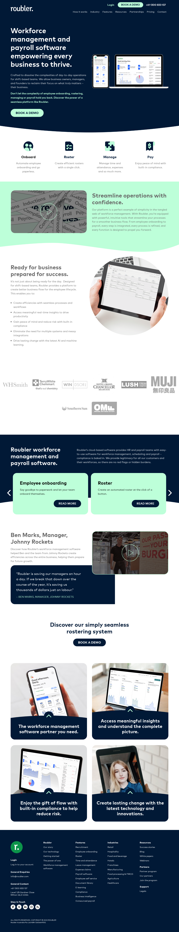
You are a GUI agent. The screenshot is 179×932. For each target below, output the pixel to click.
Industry (94, 11)
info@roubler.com (20, 876)
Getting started (51, 856)
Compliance (81, 891)
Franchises (113, 865)
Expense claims (83, 869)
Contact (161, 11)
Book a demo (27, 112)
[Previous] (9, 492)
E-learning (81, 887)
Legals (143, 891)
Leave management (85, 865)
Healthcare (113, 882)
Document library (84, 882)
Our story (48, 847)
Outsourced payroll (85, 900)
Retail (110, 847)
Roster (79, 856)
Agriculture (113, 878)
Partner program (148, 871)
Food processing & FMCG (120, 874)
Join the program (148, 880)
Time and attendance (86, 860)
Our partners (146, 875)
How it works (80, 11)
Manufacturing (115, 869)
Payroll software (84, 874)
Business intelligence (86, 896)
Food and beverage (117, 856)
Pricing (150, 11)
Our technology (51, 851)
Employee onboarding (86, 851)
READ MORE (67, 503)
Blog (142, 851)
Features (107, 11)
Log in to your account (22, 864)
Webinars (144, 860)
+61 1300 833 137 (156, 4)
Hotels (111, 860)
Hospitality (113, 851)
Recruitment (82, 847)
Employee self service (86, 878)
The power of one (52, 860)
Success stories (147, 847)
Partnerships (137, 11)
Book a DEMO (89, 642)
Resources (121, 11)
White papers (146, 856)
